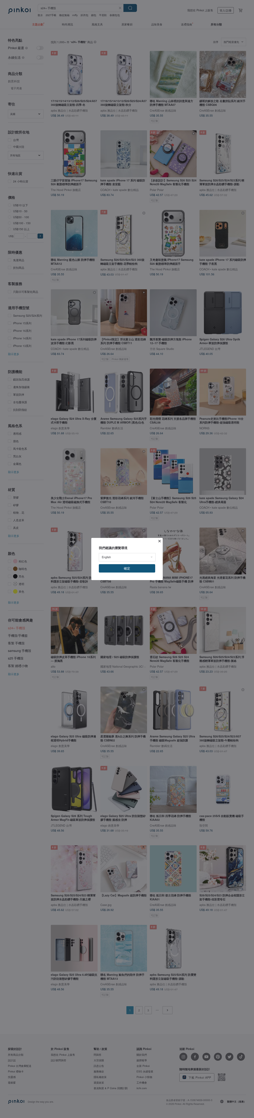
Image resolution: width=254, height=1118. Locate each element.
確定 (127, 568)
